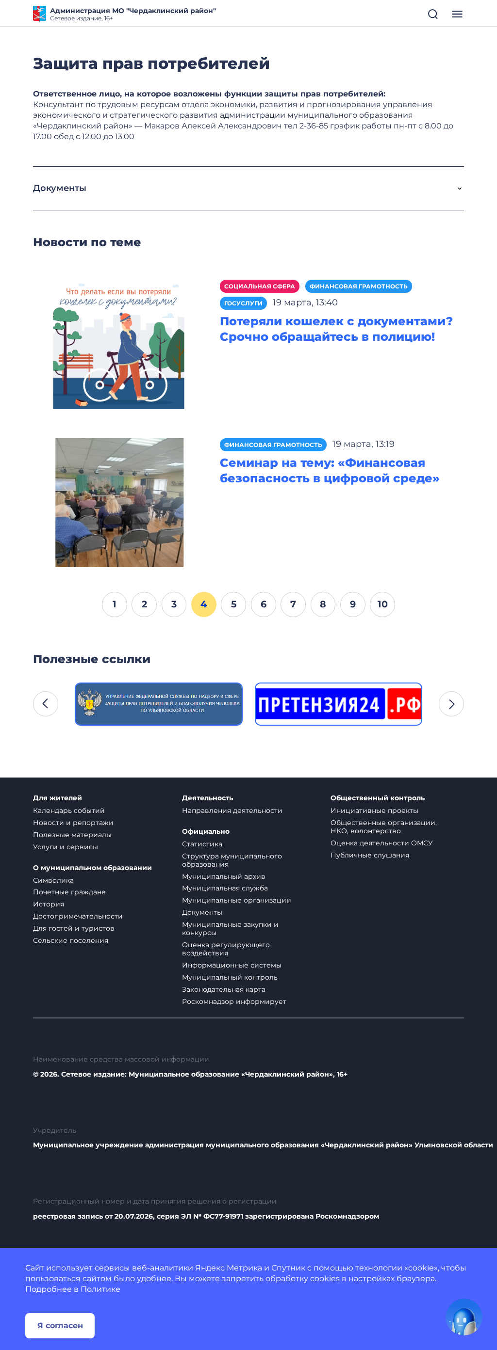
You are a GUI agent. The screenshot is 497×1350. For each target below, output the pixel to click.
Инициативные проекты (374, 810)
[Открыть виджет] (464, 1317)
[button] (45, 703)
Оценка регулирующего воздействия (226, 948)
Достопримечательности (78, 916)
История (48, 904)
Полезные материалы (72, 834)
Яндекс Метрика (228, 1267)
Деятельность (207, 798)
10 (383, 604)
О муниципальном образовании (92, 868)
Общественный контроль (378, 798)
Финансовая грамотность (359, 286)
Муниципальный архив (223, 876)
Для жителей (57, 798)
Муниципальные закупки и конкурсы (230, 928)
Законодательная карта (223, 989)
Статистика (202, 844)
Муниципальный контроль (230, 977)
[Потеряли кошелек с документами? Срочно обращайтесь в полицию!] (119, 344)
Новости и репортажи (73, 822)
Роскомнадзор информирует (234, 1001)
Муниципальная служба (225, 888)
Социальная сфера (259, 286)
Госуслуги (243, 303)
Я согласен (60, 1325)
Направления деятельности (232, 810)
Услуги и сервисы (65, 846)
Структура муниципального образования (232, 860)
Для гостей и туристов (74, 928)
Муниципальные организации (236, 900)
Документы (202, 912)
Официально (206, 831)
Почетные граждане (69, 892)
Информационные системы (232, 965)
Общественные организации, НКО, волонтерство (384, 826)
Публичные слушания (370, 855)
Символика (53, 880)
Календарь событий (69, 810)
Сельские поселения (70, 940)
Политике (100, 1289)
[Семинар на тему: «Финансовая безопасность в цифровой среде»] (119, 502)
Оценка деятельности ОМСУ (382, 843)
